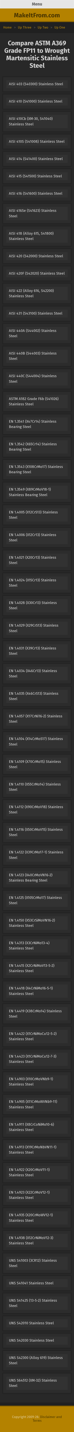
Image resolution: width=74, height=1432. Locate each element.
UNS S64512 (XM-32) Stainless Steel (33, 1383)
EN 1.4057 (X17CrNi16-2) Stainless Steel (35, 719)
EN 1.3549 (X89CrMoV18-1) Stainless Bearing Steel (30, 492)
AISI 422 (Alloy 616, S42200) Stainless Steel (31, 293)
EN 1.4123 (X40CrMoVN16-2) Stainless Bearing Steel (30, 878)
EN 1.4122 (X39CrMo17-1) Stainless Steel (36, 855)
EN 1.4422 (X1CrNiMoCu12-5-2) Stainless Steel (33, 1036)
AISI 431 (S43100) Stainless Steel (35, 313)
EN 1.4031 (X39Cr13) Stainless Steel (32, 651)
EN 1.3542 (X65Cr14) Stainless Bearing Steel (33, 447)
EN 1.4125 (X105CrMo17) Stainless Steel (35, 900)
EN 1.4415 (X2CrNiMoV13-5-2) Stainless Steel (31, 968)
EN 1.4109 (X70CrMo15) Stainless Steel (35, 764)
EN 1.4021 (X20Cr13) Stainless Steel (32, 560)
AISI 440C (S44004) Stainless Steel (33, 378)
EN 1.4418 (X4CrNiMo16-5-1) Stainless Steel (31, 991)
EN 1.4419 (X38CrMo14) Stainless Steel (35, 1014)
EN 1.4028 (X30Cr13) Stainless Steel (33, 605)
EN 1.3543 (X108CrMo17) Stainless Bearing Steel (36, 469)
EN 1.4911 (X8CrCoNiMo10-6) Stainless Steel (31, 1127)
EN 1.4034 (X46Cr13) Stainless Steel (33, 673)
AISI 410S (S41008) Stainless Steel (37, 141)
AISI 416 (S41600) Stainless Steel (35, 193)
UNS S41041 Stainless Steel (31, 1283)
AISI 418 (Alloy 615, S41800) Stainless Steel (31, 236)
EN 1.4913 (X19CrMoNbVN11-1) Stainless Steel (32, 1150)
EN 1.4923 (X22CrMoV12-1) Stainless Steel (29, 1195)
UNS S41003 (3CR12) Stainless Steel (33, 1263)
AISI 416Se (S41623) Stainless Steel (32, 213)
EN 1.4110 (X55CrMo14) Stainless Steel (35, 787)
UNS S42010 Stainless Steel (31, 1323)
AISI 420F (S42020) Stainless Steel (37, 273)
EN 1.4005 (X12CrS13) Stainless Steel (33, 515)
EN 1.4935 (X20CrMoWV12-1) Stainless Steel (31, 1218)
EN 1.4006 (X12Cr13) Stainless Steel (32, 537)
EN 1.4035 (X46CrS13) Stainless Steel (33, 696)
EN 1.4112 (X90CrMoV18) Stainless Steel (36, 809)
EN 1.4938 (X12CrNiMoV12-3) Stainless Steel (31, 1240)
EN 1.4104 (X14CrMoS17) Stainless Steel (36, 741)
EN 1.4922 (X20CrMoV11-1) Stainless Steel (29, 1172)
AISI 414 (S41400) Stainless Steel (36, 159)
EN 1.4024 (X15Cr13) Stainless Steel (32, 583)
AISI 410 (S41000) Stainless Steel (35, 101)
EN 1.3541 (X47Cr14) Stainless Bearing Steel (32, 424)
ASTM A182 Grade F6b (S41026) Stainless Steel (34, 401)
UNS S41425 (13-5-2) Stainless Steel (33, 1303)
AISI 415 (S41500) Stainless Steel (35, 176)
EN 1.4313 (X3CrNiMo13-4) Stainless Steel (29, 945)
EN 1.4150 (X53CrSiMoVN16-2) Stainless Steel (32, 923)
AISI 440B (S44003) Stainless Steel (33, 356)
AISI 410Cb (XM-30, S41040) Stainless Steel (31, 121)
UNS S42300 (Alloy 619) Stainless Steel (36, 1360)
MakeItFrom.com (37, 15)
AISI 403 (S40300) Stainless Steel (36, 84)
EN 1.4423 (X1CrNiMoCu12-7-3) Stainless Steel (32, 1059)
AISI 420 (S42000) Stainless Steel (36, 256)
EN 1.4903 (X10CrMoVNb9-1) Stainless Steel (31, 1082)
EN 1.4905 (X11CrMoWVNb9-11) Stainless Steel (33, 1104)
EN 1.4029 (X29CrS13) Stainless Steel (33, 628)
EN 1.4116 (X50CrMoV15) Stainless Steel (36, 832)
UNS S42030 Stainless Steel (31, 1340)
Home (7, 27)
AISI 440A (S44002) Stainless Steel (32, 333)
